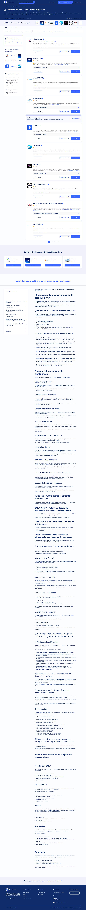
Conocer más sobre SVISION (73, 131)
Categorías (51, 2)
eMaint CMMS (38, 78)
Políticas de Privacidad (55, 907)
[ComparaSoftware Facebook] (11, 898)
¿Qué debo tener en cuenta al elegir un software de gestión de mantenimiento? (15, 320)
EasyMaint (36, 145)
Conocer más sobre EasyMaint (70, 151)
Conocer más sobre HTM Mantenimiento (54, 190)
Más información (20, 18)
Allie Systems (37, 39)
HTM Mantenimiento (40, 184)
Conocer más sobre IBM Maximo (54, 104)
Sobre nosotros (26, 892)
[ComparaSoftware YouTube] (8, 898)
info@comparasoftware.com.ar (61, 902)
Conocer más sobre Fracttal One (61, 64)
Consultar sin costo (64, 51)
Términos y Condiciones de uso (74, 907)
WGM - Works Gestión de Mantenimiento (47, 204)
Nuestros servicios (41, 892)
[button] (56, 48)
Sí (9, 42)
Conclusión (8, 331)
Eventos (24, 896)
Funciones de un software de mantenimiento (12, 306)
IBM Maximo (37, 99)
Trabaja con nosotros (27, 898)
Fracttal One (37, 59)
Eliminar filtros (14, 27)
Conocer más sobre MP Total (74, 170)
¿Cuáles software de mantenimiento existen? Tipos (14, 311)
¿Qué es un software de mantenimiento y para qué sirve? (15, 301)
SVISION (36, 126)
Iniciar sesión (78, 2)
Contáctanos (56, 889)
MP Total (36, 165)
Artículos (29, 18)
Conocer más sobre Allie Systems (69, 45)
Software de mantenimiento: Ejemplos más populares (15, 324)
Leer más (54, 14)
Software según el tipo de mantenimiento (12, 315)
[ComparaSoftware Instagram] (13, 898)
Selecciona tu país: (73, 889)
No (17, 42)
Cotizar (75, 51)
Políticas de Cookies (64, 907)
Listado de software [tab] (9, 18)
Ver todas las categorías (53, 881)
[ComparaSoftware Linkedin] (6, 898)
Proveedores (41, 889)
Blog (24, 894)
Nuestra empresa (27, 889)
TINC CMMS (37, 224)
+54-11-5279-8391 (56, 899)
